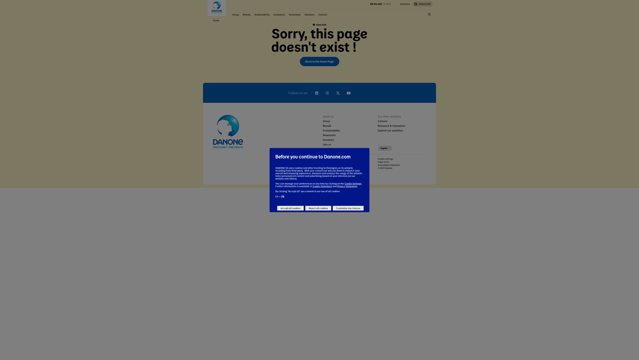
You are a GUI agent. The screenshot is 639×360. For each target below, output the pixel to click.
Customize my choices (348, 208)
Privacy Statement (347, 186)
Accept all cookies (290, 208)
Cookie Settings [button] (352, 183)
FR (282, 196)
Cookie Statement (322, 186)
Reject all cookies (318, 208)
